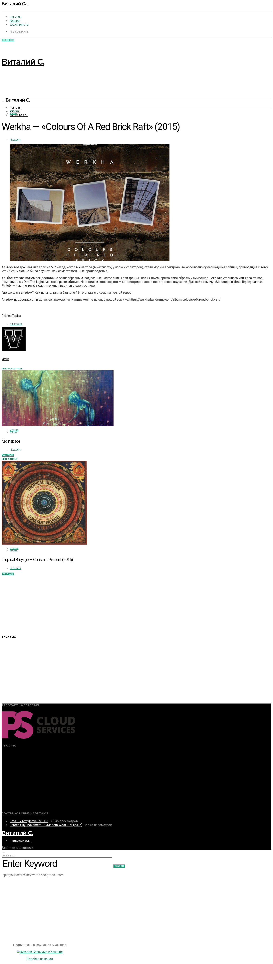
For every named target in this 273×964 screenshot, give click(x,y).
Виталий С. (14, 3)
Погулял (16, 17)
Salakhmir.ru (19, 24)
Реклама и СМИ (19, 31)
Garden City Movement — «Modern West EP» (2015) (46, 825)
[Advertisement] (121, 603)
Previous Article (12, 368)
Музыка (14, 111)
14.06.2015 (15, 140)
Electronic (16, 324)
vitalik (5, 359)
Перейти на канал (39, 959)
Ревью (13, 113)
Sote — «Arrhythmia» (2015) (29, 821)
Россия (15, 20)
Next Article (9, 459)
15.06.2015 (15, 568)
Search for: (8, 856)
